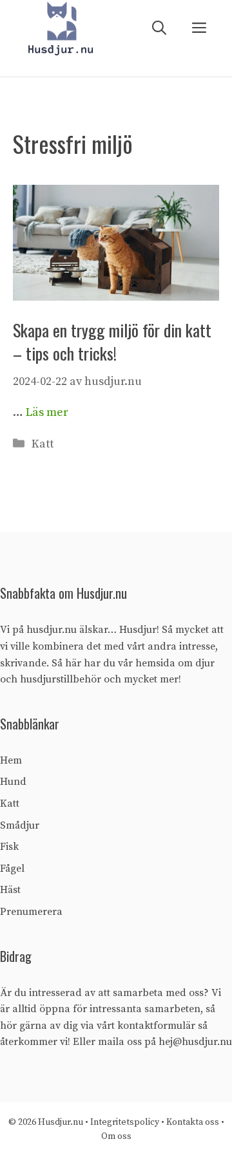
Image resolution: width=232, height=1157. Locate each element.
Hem (11, 760)
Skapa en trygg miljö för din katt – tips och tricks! (112, 341)
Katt (42, 444)
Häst (10, 889)
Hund (13, 781)
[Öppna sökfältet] (159, 28)
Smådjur (19, 825)
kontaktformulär (156, 1025)
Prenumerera (31, 911)
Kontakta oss (192, 1122)
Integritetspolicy (125, 1122)
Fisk (9, 846)
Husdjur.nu (60, 1122)
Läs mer (47, 412)
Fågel (12, 868)
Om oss (116, 1136)
